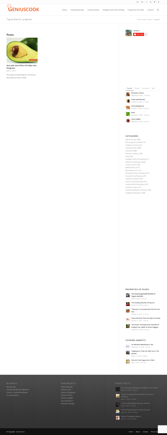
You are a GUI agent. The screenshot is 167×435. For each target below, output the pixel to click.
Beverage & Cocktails (134, 142)
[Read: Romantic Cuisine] (128, 94)
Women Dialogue (67, 403)
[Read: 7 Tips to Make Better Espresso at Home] (117, 404)
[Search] (157, 10)
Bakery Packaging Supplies (131, 416)
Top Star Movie (67, 401)
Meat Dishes (130, 167)
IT (146, 2)
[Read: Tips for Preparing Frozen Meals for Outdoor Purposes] (117, 395)
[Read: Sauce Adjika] (128, 120)
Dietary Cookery (132, 153)
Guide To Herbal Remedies (17, 392)
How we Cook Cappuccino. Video (142, 360)
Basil (133, 112)
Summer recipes (132, 187)
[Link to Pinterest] (154, 2)
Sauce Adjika (136, 119)
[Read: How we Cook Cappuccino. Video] (128, 361)
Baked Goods (131, 139)
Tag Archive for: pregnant (19, 19)
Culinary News (131, 148)
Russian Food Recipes (134, 176)
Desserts (129, 151)
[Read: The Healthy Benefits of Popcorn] (128, 304)
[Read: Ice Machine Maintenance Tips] (128, 346)
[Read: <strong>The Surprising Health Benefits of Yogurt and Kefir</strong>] (128, 295)
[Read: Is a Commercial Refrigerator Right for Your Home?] (117, 389)
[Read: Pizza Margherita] (128, 107)
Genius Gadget (67, 398)
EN (137, 2)
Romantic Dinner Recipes (135, 173)
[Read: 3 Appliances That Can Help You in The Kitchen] (128, 352)
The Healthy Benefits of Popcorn (143, 303)
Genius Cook (66, 389)
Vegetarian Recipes (133, 193)
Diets (128, 156)
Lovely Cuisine (131, 165)
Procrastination (13, 395)
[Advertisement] (146, 61)
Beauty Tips (11, 387)
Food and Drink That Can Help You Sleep (145, 318)
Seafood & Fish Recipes (135, 184)
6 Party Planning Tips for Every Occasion (135, 410)
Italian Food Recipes (133, 162)
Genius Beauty (67, 387)
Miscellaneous (131, 170)
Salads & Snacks (132, 179)
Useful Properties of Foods (136, 190)
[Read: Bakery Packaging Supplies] (117, 417)
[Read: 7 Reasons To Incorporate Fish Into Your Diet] (128, 310)
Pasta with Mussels (138, 99)
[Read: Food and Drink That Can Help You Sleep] (128, 319)
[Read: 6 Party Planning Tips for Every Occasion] (117, 411)
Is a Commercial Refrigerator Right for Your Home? (139, 388)
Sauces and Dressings (134, 181)
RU (142, 2)
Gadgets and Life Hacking (136, 159)
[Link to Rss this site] (151, 2)
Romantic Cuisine (137, 93)
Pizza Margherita (137, 106)
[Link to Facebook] (158, 2)
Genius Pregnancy (68, 392)
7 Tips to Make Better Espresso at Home (135, 403)
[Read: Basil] (128, 114)
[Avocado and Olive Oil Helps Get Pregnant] (22, 50)
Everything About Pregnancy (18, 389)
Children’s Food (132, 145)
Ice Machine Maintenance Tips (142, 344)
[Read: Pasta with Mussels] (128, 101)
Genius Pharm (66, 395)
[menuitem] (137, 2)
